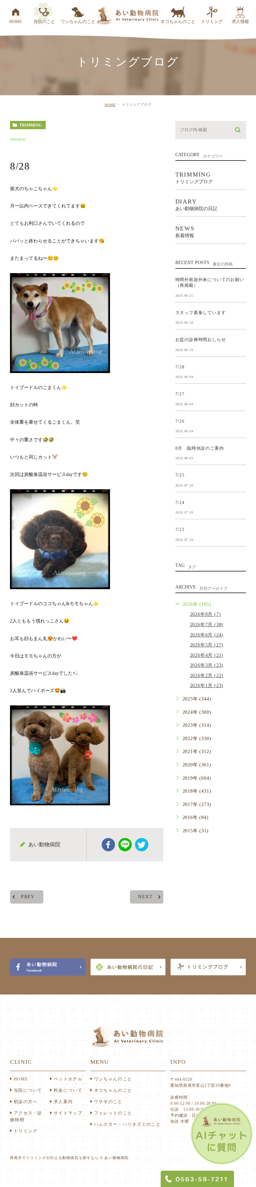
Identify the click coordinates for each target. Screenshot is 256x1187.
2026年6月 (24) (207, 634)
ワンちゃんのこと (113, 1078)
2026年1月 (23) (207, 685)
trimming (30, 125)
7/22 (180, 529)
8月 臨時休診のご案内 (199, 448)
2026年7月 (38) (207, 624)
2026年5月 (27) (207, 644)
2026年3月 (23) (207, 665)
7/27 (180, 393)
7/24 (180, 502)
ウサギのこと (108, 1101)
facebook (108, 844)
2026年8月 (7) (205, 614)
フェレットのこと (113, 1112)
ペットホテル (68, 1078)
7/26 (180, 420)
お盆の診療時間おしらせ (200, 339)
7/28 (180, 366)
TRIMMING (194, 177)
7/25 (180, 475)
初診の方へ (26, 1101)
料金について (68, 1090)
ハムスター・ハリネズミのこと (127, 1124)
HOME (110, 105)
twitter (141, 844)
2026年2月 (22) (207, 675)
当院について (28, 1090)
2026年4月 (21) (207, 655)
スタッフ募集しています (200, 312)
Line (125, 844)
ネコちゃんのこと (113, 1090)
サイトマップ (68, 1112)
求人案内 (63, 1101)
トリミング (26, 1130)
